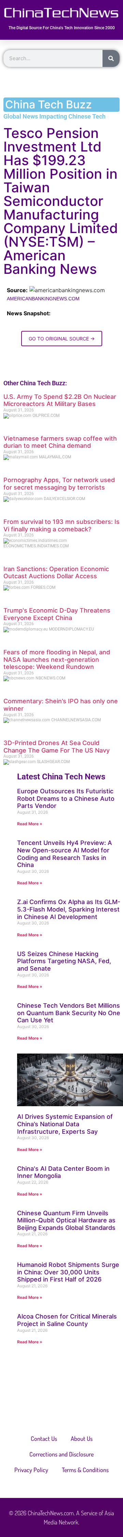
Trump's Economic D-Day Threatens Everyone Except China (56, 614)
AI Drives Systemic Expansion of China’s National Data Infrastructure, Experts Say (65, 1124)
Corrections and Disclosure (61, 1454)
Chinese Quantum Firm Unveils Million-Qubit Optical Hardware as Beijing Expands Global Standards (66, 1220)
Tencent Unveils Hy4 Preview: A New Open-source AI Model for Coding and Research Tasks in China (64, 853)
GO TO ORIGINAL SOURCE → (62, 338)
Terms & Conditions (85, 1469)
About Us (82, 1438)
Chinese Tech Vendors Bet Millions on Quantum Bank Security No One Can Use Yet (68, 1013)
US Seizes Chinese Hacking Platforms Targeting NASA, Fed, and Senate (64, 961)
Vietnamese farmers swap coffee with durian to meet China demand (60, 442)
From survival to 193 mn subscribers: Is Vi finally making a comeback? (61, 525)
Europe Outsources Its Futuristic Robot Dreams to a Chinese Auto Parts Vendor (65, 798)
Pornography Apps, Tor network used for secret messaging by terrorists (59, 483)
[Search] (111, 58)
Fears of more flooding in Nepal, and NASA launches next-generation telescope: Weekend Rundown (56, 659)
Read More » (29, 823)
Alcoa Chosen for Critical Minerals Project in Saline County (67, 1320)
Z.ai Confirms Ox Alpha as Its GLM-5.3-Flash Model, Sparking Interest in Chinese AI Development (68, 909)
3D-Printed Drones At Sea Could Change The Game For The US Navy (56, 746)
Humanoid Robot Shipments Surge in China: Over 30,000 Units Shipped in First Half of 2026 (68, 1272)
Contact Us (44, 1438)
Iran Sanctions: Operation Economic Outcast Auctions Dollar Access (56, 572)
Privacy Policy (31, 1469)
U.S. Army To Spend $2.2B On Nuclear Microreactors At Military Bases (59, 400)
